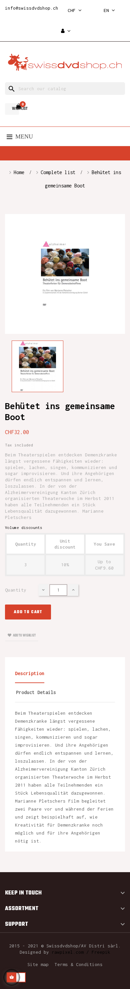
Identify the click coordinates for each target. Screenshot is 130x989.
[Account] (66, 31)
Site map (38, 964)
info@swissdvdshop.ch (31, 8)
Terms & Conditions (79, 964)
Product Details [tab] (36, 692)
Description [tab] (29, 673)
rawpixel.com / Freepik (81, 952)
